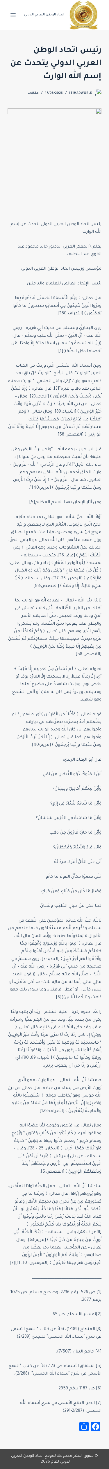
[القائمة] (13, 15)
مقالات (33, 93)
